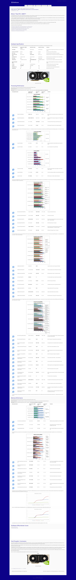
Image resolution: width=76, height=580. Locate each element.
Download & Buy (38, 5)
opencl (18, 568)
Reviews (15, 8)
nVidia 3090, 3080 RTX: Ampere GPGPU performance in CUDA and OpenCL (20, 28)
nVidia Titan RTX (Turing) (15, 527)
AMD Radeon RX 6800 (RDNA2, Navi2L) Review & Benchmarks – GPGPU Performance (22, 27)
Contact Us (49, 5)
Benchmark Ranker (44, 5)
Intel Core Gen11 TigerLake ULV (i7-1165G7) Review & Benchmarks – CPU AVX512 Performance (53, 571)
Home (26, 5)
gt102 (16, 568)
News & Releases (30, 5)
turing (19, 568)
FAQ (34, 5)
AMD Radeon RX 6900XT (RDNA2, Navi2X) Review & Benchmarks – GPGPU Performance (22, 26)
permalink (25, 568)
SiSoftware (12, 8)
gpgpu (14, 568)
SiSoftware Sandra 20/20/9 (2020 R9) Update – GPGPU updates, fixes (19, 571)
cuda (13, 568)
